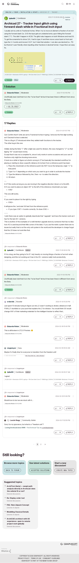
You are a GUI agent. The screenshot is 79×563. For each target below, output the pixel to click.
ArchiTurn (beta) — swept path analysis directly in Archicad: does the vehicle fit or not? (21, 488)
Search (62, 4)
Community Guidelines (51, 558)
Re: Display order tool (15, 498)
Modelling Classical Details (18, 512)
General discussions (13, 494)
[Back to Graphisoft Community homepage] (13, 4)
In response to (16, 246)
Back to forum (12, 470)
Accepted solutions (40, 470)
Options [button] (73, 12)
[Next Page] (45, 444)
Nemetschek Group (50, 561)
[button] (56, 80)
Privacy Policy (23, 558)
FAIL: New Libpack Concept (18, 505)
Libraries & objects (13, 508)
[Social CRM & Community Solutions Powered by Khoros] (6, 550)
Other (16, 80)
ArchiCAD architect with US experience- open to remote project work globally (18, 521)
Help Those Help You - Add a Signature (34, 355)
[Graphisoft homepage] (69, 544)
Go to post (13, 106)
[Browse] (4, 3)
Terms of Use (36, 558)
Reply (70, 80)
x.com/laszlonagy (47, 427)
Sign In (74, 4)
